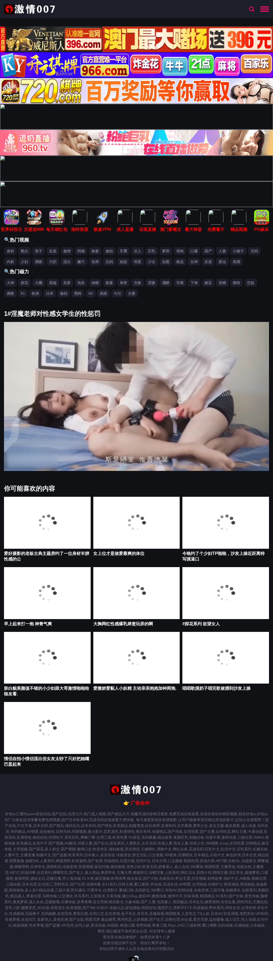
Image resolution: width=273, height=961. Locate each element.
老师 (95, 262)
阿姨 (81, 251)
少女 (151, 262)
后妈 (109, 262)
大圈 (38, 283)
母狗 (180, 251)
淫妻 (151, 283)
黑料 (78, 293)
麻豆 (208, 283)
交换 (137, 283)
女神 (194, 262)
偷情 (67, 251)
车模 (180, 283)
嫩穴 (81, 262)
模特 (236, 283)
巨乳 (151, 251)
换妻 (95, 251)
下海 (194, 283)
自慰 (166, 262)
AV (90, 293)
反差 (53, 251)
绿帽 (95, 283)
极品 (180, 262)
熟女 (24, 251)
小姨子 (238, 251)
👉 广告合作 (136, 803)
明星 (137, 262)
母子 (38, 251)
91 (23, 293)
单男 (123, 283)
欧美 (35, 293)
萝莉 (166, 251)
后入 (137, 251)
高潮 (236, 262)
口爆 (194, 251)
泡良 (81, 283)
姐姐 (123, 262)
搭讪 (222, 262)
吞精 (222, 283)
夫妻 (131, 293)
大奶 (53, 262)
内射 (10, 262)
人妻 (222, 251)
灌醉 (166, 283)
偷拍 (109, 251)
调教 (38, 262)
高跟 (103, 293)
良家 (67, 283)
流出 (67, 262)
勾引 (117, 293)
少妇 (24, 262)
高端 (53, 283)
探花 (24, 283)
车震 (123, 251)
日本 (49, 293)
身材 (10, 251)
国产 (208, 251)
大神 (10, 283)
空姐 (250, 283)
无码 (254, 251)
